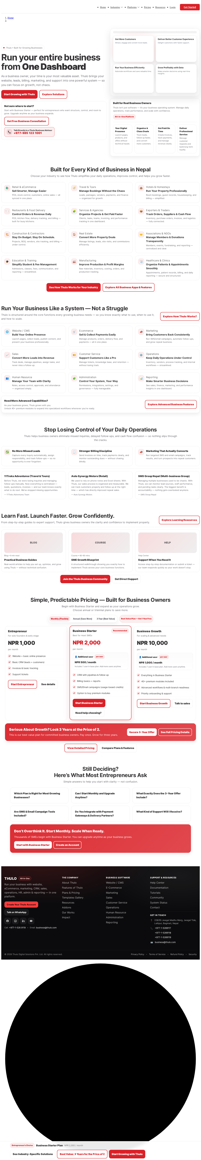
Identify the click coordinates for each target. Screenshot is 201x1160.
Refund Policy (177, 954)
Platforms (132, 7)
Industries (115, 7)
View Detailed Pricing (80, 748)
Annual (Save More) (82, 619)
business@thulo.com (46, 927)
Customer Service (116, 902)
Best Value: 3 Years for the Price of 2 (82, 1154)
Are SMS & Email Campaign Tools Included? (34, 813)
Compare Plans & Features (118, 748)
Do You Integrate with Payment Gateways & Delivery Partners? (94, 813)
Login (173, 7)
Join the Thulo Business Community (85, 579)
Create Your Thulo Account (21, 904)
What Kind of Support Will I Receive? (159, 811)
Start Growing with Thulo (19, 94)
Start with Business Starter (33, 844)
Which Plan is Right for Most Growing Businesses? (37, 795)
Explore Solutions (53, 94)
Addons (66, 907)
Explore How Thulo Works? (180, 316)
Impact (66, 917)
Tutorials (155, 892)
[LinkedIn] (23, 921)
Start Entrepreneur (22, 684)
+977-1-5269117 (163, 928)
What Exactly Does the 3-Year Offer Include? (158, 795)
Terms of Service (157, 954)
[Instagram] (15, 921)
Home (103, 7)
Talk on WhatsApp (16, 912)
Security (193, 954)
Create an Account (67, 844)
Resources (160, 7)
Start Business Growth (154, 703)
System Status (158, 902)
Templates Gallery (72, 897)
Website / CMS (115, 882)
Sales (109, 897)
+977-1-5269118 (163, 932)
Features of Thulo (72, 887)
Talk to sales (182, 703)
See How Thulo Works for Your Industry (73, 287)
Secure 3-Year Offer (142, 732)
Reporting (112, 922)
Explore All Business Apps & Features (128, 287)
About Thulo (69, 882)
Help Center (157, 882)
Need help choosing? (88, 712)
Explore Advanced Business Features (171, 404)
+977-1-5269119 (163, 937)
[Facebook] (7, 921)
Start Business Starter (89, 702)
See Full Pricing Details (175, 732)
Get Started (190, 7)
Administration (114, 917)
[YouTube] (31, 921)
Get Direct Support (126, 579)
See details (48, 684)
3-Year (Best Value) (106, 619)
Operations (112, 907)
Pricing (147, 7)
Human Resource (116, 912)
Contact (155, 907)
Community (157, 897)
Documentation (159, 887)
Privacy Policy (137, 954)
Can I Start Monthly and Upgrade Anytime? (95, 795)
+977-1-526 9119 (17, 927)
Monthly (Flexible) (59, 619)
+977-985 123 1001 (28, 133)
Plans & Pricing (71, 892)
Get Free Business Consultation (26, 121)
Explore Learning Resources (179, 519)
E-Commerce (114, 887)
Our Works (68, 912)
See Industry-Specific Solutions (33, 1154)
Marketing (112, 892)
